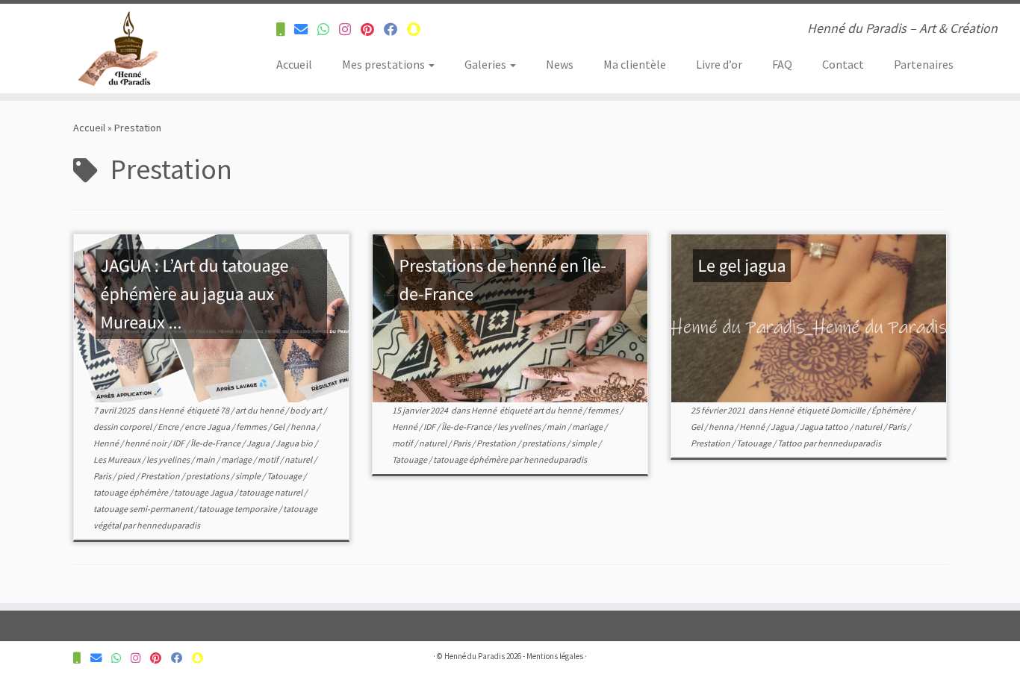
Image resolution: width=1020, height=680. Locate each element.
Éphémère (891, 410)
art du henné (260, 410)
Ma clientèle (634, 64)
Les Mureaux (117, 459)
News (559, 64)
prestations (208, 475)
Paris (103, 475)
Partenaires (924, 64)
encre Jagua (207, 426)
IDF (179, 443)
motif (269, 459)
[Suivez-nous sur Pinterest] (372, 29)
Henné (171, 410)
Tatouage (285, 475)
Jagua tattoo (825, 426)
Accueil (294, 64)
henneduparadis (168, 525)
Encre (169, 426)
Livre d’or (719, 64)
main (206, 459)
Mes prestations (384, 64)
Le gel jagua (742, 265)
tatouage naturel (271, 492)
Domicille (848, 410)
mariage (237, 459)
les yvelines (168, 459)
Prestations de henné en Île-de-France (502, 279)
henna (303, 426)
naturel (299, 459)
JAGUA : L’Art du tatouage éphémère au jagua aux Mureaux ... (195, 294)
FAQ (782, 64)
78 (225, 410)
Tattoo (790, 443)
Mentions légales (554, 656)
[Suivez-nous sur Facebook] (395, 29)
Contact (843, 64)
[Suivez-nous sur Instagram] (350, 29)
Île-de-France (216, 443)
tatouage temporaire (239, 508)
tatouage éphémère (131, 492)
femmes (252, 426)
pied (126, 475)
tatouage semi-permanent (143, 508)
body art (306, 410)
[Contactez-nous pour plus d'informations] (285, 29)
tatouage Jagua (204, 492)
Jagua (258, 443)
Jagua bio (295, 443)
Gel (279, 426)
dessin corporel (123, 426)
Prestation (160, 475)
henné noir (146, 443)
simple (248, 475)
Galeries (486, 64)
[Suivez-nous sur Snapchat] (418, 29)
